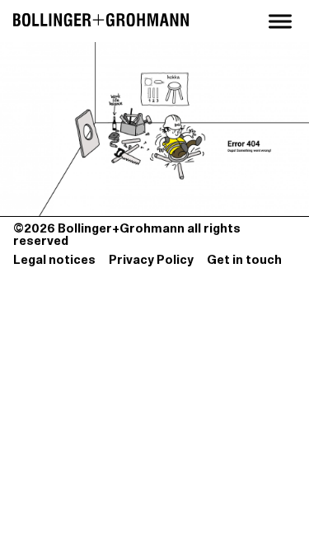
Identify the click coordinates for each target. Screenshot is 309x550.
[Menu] (280, 21)
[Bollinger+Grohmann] (101, 21)
